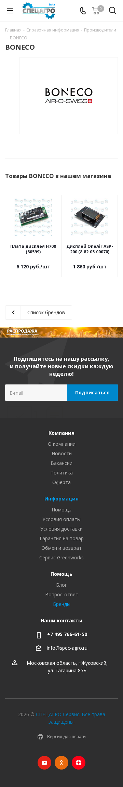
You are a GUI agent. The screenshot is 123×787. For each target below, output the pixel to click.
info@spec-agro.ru (67, 648)
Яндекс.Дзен (78, 763)
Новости (62, 453)
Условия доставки (61, 528)
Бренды (61, 604)
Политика (61, 472)
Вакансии (61, 463)
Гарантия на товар (62, 538)
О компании (62, 444)
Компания (61, 433)
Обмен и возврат (61, 548)
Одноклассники (61, 763)
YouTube (44, 763)
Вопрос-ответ (61, 594)
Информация (61, 498)
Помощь (61, 509)
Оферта (61, 482)
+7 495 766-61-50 (67, 634)
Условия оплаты (61, 519)
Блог (61, 585)
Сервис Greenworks (61, 557)
